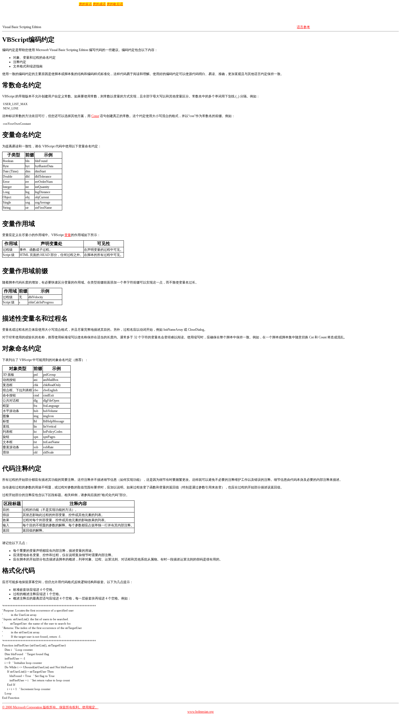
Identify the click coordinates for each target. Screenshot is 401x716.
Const (95, 116)
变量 (67, 235)
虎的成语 (99, 4)
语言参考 (303, 27)
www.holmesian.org (200, 712)
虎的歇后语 (115, 4)
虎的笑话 (85, 4)
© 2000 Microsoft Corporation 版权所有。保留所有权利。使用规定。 (50, 707)
